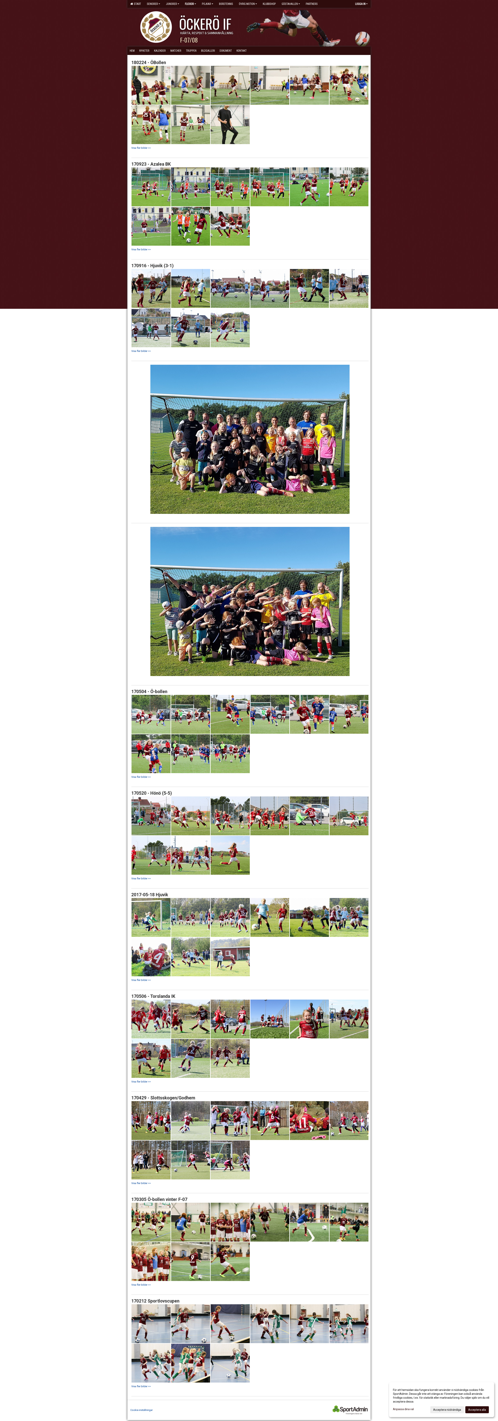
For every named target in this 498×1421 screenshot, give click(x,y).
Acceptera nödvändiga (447, 1409)
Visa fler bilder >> (141, 147)
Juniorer (171, 3)
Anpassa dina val (403, 1409)
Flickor (189, 3)
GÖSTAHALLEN (290, 3)
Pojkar (206, 3)
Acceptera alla (477, 1409)
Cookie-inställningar (141, 1410)
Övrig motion (247, 3)
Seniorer (152, 3)
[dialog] (441, 1399)
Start (137, 3)
